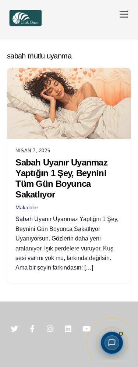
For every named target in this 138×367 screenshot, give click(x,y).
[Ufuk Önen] (25, 26)
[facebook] (32, 328)
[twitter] (14, 328)
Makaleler (26, 207)
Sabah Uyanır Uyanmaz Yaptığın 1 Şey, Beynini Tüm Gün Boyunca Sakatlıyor (61, 178)
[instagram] (50, 328)
